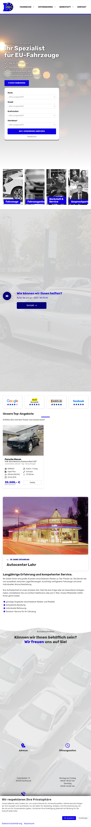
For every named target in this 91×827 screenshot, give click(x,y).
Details (32, 483)
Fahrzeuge (25, 7)
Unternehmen (45, 7)
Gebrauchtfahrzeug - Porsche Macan (23, 456)
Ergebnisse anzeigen (32, 131)
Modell (10, 102)
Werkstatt (65, 7)
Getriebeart (12, 121)
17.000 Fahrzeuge (16, 83)
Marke (10, 93)
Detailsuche (31, 137)
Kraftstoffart (13, 111)
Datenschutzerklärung (12, 823)
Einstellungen (83, 818)
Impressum (29, 823)
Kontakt (81, 7)
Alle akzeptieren (69, 818)
